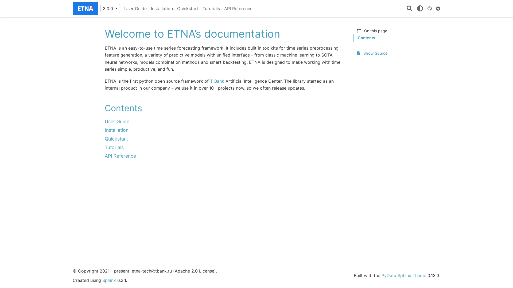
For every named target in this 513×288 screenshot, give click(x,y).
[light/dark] (420, 8)
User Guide (135, 8)
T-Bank (217, 81)
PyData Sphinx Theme (404, 275)
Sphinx (109, 280)
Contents (366, 37)
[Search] (409, 9)
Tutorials (211, 8)
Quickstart (187, 8)
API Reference (238, 8)
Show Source (374, 53)
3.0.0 (108, 8)
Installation (162, 8)
